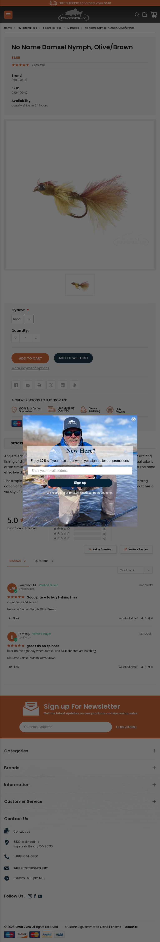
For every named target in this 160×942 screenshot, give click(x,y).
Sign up (80, 483)
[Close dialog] (133, 419)
